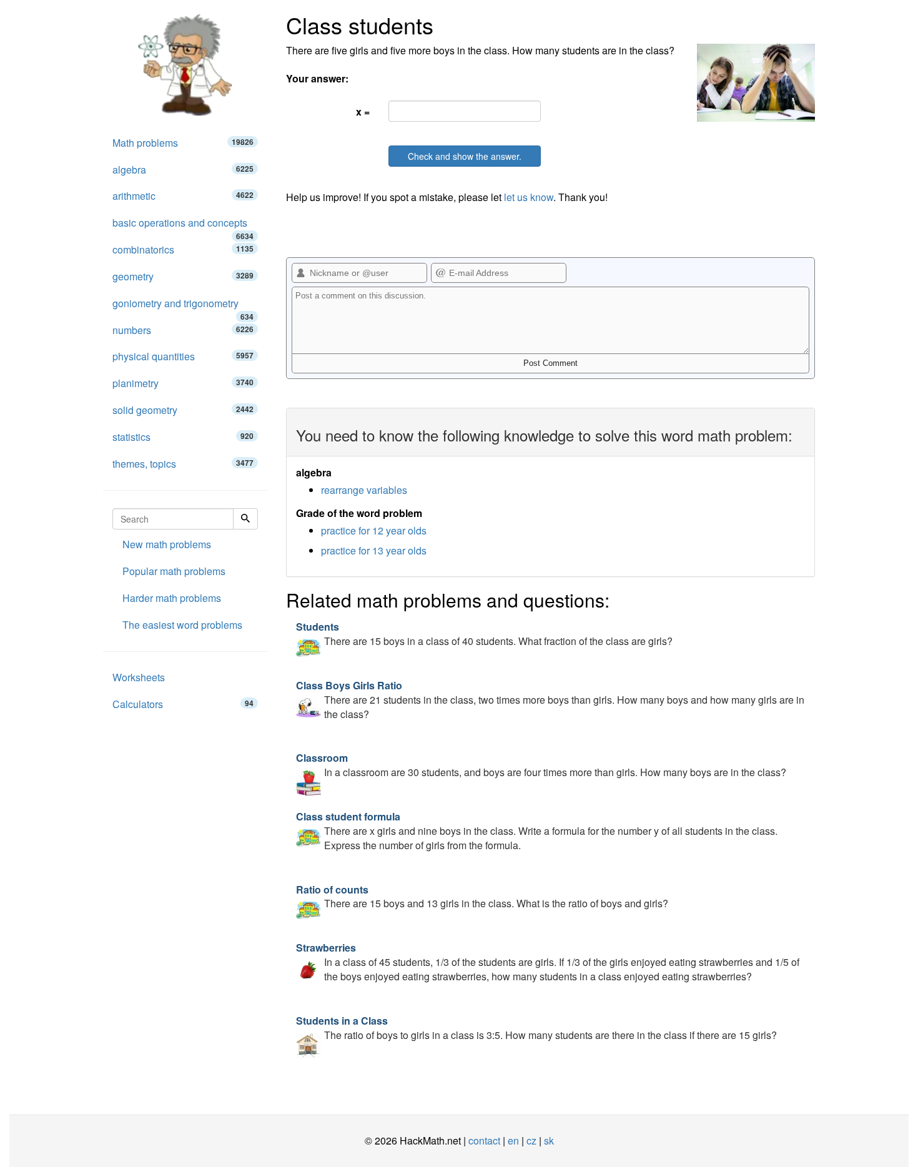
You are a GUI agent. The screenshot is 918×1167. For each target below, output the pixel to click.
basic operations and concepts (183, 226)
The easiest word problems (182, 625)
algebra (183, 169)
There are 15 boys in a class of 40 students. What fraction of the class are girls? (484, 633)
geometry (183, 276)
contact (484, 1140)
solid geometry (183, 410)
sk (549, 1140)
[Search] (245, 518)
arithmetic (183, 196)
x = (363, 111)
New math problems (166, 544)
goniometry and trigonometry (183, 306)
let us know (528, 197)
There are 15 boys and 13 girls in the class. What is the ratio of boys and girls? (482, 896)
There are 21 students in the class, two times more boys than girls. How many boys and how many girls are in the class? (550, 699)
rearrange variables (364, 490)
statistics (183, 437)
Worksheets (138, 677)
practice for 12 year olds (374, 530)
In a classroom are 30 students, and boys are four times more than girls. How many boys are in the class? (541, 765)
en (513, 1140)
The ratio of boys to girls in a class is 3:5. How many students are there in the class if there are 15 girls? (536, 1027)
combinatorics (183, 249)
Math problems (183, 142)
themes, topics (183, 463)
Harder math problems (171, 598)
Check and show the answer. (464, 156)
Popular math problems (173, 571)
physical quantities (183, 356)
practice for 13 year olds (374, 550)
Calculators (183, 704)
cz (531, 1140)
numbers (183, 330)
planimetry (183, 383)
